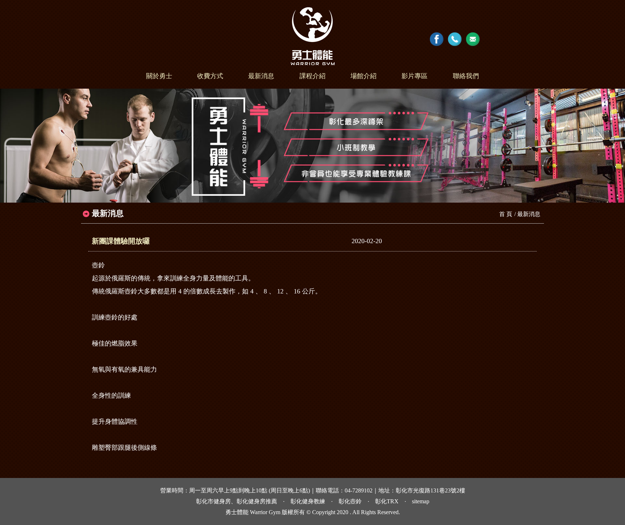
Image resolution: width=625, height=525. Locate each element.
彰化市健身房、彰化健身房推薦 (236, 501)
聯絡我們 (466, 76)
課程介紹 (312, 76)
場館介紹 (363, 76)
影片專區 (414, 76)
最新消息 (261, 76)
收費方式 (210, 76)
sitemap (420, 501)
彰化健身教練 (307, 501)
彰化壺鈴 (350, 501)
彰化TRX (387, 501)
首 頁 (505, 214)
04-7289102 (359, 490)
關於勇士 (159, 76)
